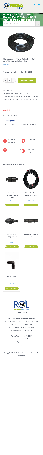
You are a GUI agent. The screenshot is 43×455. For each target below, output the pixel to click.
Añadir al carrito (27, 80)
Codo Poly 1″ (11, 276)
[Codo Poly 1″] (11, 262)
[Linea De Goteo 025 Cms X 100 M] (31, 179)
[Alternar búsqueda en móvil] (35, 5)
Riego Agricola (24, 94)
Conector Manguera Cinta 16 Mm (12, 195)
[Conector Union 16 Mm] (31, 220)
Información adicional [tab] (10, 115)
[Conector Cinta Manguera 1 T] (11, 220)
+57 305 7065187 (21, 336)
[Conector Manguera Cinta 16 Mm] (11, 179)
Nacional (22, 97)
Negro (28, 97)
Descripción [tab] (7, 110)
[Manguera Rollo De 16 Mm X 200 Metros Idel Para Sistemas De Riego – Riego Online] (21, 42)
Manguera (15, 94)
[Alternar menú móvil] (39, 5)
